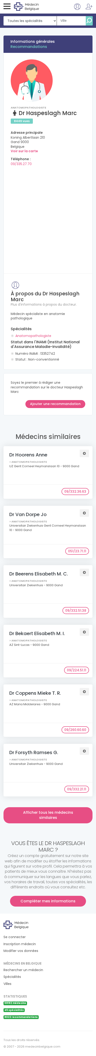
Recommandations (28, 46)
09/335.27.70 (21, 164)
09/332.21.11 (76, 789)
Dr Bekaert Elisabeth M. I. (37, 633)
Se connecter (14, 937)
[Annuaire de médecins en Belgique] (33, 6)
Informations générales (32, 41)
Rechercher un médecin (23, 970)
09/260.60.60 (75, 729)
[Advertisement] (48, 218)
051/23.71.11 (77, 551)
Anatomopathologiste (33, 335)
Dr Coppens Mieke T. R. (35, 693)
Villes (7, 984)
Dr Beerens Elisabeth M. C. (38, 574)
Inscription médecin (19, 944)
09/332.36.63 (75, 491)
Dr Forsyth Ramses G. (33, 752)
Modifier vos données (20, 951)
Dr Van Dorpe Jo (28, 514)
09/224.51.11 (76, 670)
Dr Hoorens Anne (28, 455)
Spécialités (12, 977)
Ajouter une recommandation (55, 403)
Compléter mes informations (48, 901)
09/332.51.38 (75, 610)
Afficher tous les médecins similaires (48, 815)
